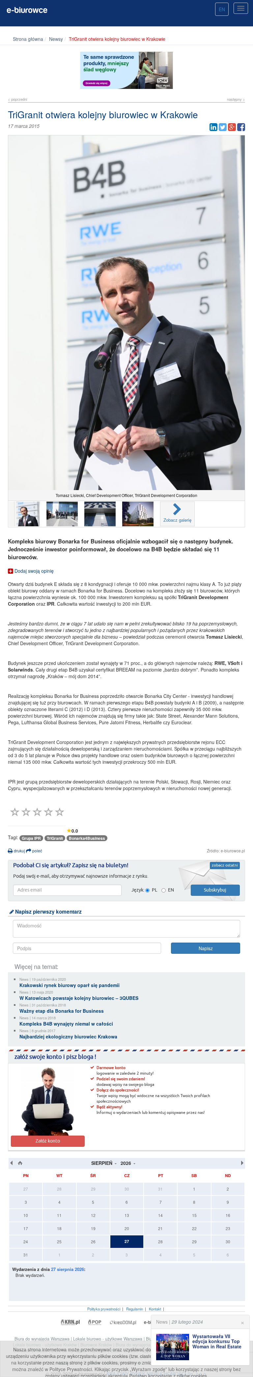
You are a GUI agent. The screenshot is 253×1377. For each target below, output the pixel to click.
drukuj (19, 850)
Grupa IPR (31, 838)
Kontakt (155, 1308)
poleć (36, 850)
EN (222, 9)
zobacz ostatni (225, 866)
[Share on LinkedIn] (213, 127)
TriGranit (55, 838)
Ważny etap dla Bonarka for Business (61, 1010)
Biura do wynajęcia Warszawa (42, 1339)
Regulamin (134, 1308)
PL (154, 890)
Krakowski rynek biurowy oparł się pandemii (69, 985)
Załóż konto (48, 1141)
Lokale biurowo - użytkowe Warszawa (108, 1339)
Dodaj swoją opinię (33, 570)
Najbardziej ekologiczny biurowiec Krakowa (68, 1036)
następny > (236, 99)
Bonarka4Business (87, 838)
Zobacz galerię (177, 520)
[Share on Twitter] (223, 127)
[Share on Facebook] (241, 127)
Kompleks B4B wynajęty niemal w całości (66, 1023)
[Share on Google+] (232, 127)
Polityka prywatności (103, 1308)
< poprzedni (17, 99)
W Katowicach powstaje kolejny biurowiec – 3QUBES (78, 998)
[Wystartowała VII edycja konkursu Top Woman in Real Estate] (174, 1347)
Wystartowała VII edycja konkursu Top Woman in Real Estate (216, 1341)
